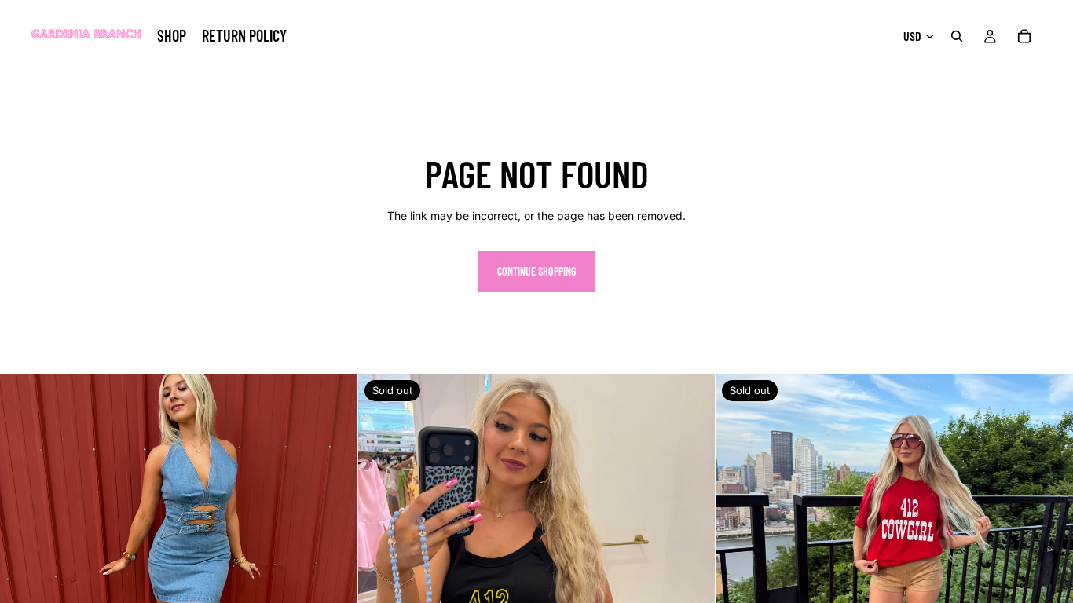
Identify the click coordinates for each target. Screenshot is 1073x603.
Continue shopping (536, 271)
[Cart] (1024, 36)
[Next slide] (333, 552)
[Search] (956, 36)
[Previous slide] (23, 552)
